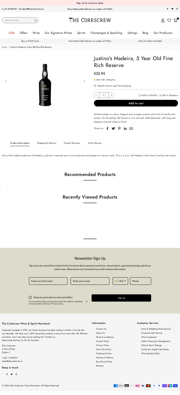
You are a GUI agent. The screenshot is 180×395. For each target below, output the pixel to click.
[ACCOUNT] (163, 20)
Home (4, 46)
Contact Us (101, 328)
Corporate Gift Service (151, 332)
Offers (38, 32)
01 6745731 (11, 8)
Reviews (100, 364)
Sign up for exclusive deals (90, 2)
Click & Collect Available (150, 40)
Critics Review (95, 142)
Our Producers (147, 32)
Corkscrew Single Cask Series (155, 348)
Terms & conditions (105, 336)
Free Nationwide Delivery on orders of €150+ (90, 9)
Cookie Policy (102, 340)
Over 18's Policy (103, 348)
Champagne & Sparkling (103, 32)
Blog (133, 32)
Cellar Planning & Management (155, 340)
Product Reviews (72, 142)
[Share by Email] (131, 127)
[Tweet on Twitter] (113, 127)
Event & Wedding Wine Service (156, 328)
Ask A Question (169, 94)
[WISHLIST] (169, 20)
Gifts (28, 32)
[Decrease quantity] (96, 94)
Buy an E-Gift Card (30, 40)
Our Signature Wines (65, 32)
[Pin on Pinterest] (119, 127)
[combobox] (120, 280)
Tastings (123, 32)
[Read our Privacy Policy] (86, 300)
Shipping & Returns (46, 142)
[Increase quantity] (111, 94)
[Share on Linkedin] (125, 127)
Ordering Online (103, 352)
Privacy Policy (102, 344)
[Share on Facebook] (107, 127)
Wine (48, 32)
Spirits (83, 32)
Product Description (20, 142)
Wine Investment (148, 336)
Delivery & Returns (104, 356)
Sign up (121, 297)
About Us (100, 332)
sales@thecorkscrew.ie (33, 8)
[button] (84, 80)
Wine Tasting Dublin (150, 352)
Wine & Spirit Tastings (151, 344)
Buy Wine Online (104, 360)
